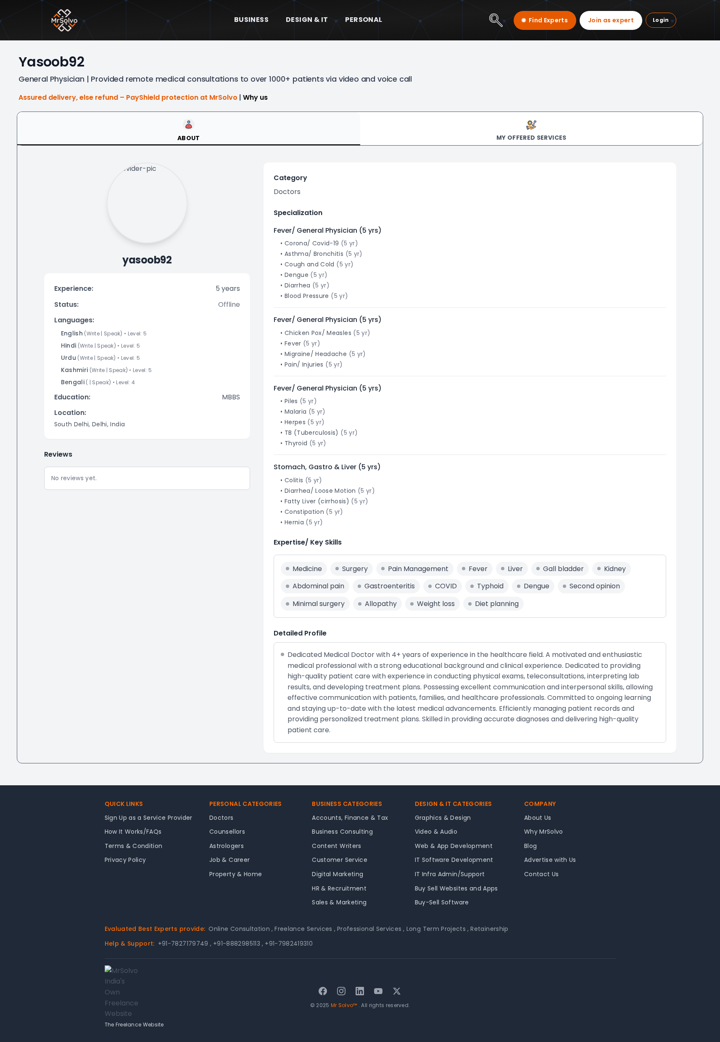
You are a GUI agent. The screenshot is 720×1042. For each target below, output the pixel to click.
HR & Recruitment (339, 888)
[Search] (496, 20)
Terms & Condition (134, 846)
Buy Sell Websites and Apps (456, 888)
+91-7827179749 (184, 943)
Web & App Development (454, 846)
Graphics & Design (443, 817)
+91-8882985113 (238, 943)
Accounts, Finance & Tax (350, 817)
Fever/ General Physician (315, 230)
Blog (530, 846)
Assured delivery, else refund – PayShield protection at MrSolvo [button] (128, 97)
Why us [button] (255, 97)
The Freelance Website (134, 1024)
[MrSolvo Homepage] (64, 20)
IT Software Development (454, 860)
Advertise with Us (550, 860)
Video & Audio (436, 831)
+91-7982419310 (289, 943)
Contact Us (541, 874)
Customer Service (339, 860)
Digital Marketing (337, 874)
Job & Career (229, 860)
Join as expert (611, 20)
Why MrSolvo (543, 831)
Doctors (221, 817)
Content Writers (336, 846)
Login (661, 20)
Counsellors (227, 831)
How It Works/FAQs (133, 831)
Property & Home (235, 874)
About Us (537, 817)
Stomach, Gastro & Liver (315, 467)
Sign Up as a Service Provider (149, 817)
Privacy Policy (125, 860)
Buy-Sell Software (442, 902)
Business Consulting (342, 831)
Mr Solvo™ (344, 1005)
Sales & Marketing (339, 902)
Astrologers (226, 846)
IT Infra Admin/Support (450, 874)
